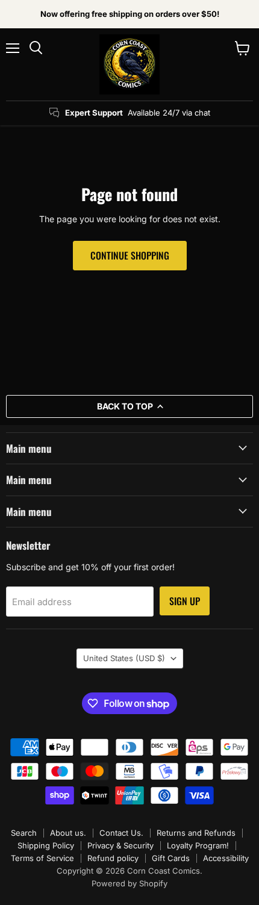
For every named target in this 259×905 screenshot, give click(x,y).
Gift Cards (171, 858)
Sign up (184, 601)
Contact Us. (121, 833)
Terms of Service (42, 858)
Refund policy (113, 858)
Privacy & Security (120, 845)
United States (124, 658)
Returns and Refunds (196, 833)
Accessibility (226, 858)
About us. (68, 833)
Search (24, 833)
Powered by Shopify (129, 883)
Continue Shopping (129, 255)
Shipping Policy (45, 845)
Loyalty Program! (198, 845)
